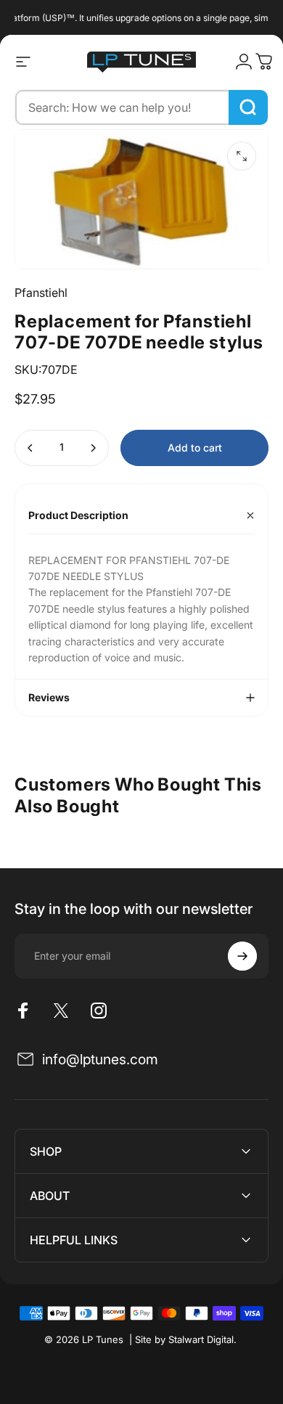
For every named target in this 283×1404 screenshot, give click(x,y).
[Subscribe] (242, 956)
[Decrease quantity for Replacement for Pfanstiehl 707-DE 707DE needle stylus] (30, 447)
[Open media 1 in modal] (241, 156)
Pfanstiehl (41, 292)
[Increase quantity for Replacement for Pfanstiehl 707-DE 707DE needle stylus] (93, 447)
